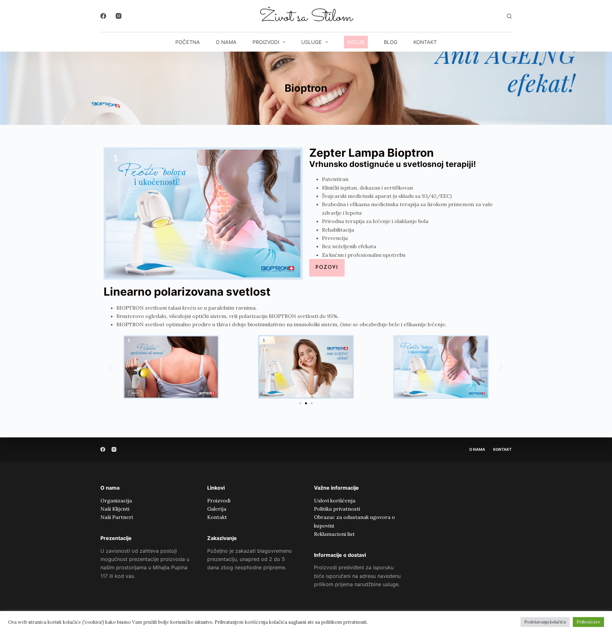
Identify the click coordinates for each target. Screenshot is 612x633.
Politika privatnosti (337, 509)
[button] (111, 367)
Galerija (216, 509)
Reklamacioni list (334, 534)
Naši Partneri (116, 517)
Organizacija (116, 500)
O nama (226, 42)
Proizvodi (265, 42)
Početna (187, 42)
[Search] (509, 16)
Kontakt (425, 42)
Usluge (311, 42)
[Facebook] (103, 16)
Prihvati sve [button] (588, 622)
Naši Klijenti (114, 509)
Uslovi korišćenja (334, 500)
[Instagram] (118, 16)
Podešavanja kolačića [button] (545, 622)
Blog (390, 42)
